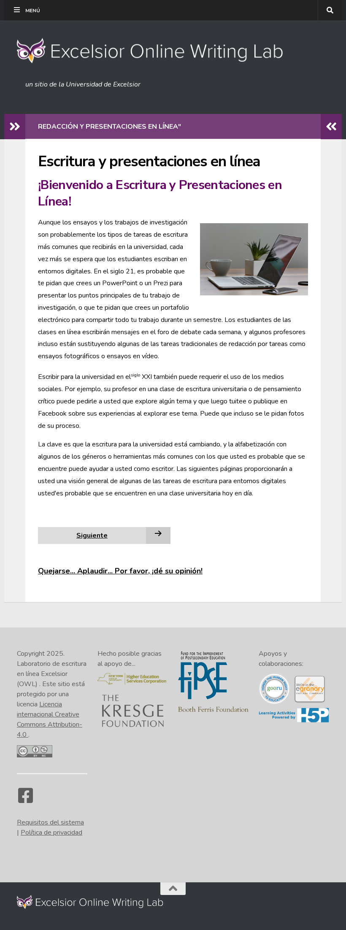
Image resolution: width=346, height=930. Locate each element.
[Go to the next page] (158, 535)
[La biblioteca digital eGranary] (309, 701)
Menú (32, 10)
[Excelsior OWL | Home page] (154, 50)
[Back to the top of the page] (173, 888)
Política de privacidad (51, 832)
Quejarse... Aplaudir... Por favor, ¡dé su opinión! (120, 571)
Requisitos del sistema (50, 822)
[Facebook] (25, 799)
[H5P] (294, 720)
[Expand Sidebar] (14, 126)
